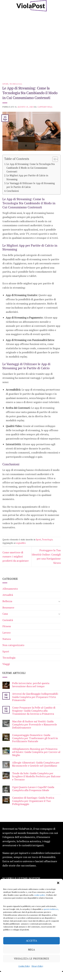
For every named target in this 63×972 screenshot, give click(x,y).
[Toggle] (59, 601)
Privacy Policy (37, 966)
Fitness (6, 626)
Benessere (8, 607)
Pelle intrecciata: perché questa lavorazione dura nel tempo (30, 685)
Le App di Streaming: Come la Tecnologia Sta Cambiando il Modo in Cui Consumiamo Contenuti (30, 167)
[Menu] (4, 6)
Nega (31, 949)
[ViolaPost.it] (31, 5)
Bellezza (7, 601)
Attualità (7, 595)
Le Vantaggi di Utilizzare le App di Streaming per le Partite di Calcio (30, 185)
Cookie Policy (24, 966)
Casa (5, 613)
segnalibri (21, 543)
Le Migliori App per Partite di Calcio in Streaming (27, 177)
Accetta (31, 940)
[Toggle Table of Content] (53, 159)
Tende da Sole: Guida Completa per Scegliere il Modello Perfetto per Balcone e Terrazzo (36, 776)
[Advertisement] (31, 44)
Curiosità (7, 620)
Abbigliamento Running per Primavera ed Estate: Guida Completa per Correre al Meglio (36, 752)
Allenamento (10, 588)
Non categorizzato (13, 645)
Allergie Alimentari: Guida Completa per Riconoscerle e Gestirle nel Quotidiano (35, 764)
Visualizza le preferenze (31, 958)
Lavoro (6, 632)
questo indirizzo (51, 909)
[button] (58, 882)
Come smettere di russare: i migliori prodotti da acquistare (15, 556)
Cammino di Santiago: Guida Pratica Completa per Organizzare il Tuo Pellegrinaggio (33, 801)
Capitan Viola (44, 107)
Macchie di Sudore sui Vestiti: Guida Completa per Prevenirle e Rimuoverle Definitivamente (34, 724)
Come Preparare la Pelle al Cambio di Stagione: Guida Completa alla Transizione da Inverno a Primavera (33, 711)
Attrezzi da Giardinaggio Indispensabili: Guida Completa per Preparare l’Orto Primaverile (35, 697)
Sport (5, 84)
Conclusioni (12, 190)
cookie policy (39, 895)
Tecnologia (16, 84)
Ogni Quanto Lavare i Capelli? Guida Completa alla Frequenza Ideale (33, 789)
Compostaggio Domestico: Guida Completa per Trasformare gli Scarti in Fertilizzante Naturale (35, 738)
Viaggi (6, 664)
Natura (6, 639)
